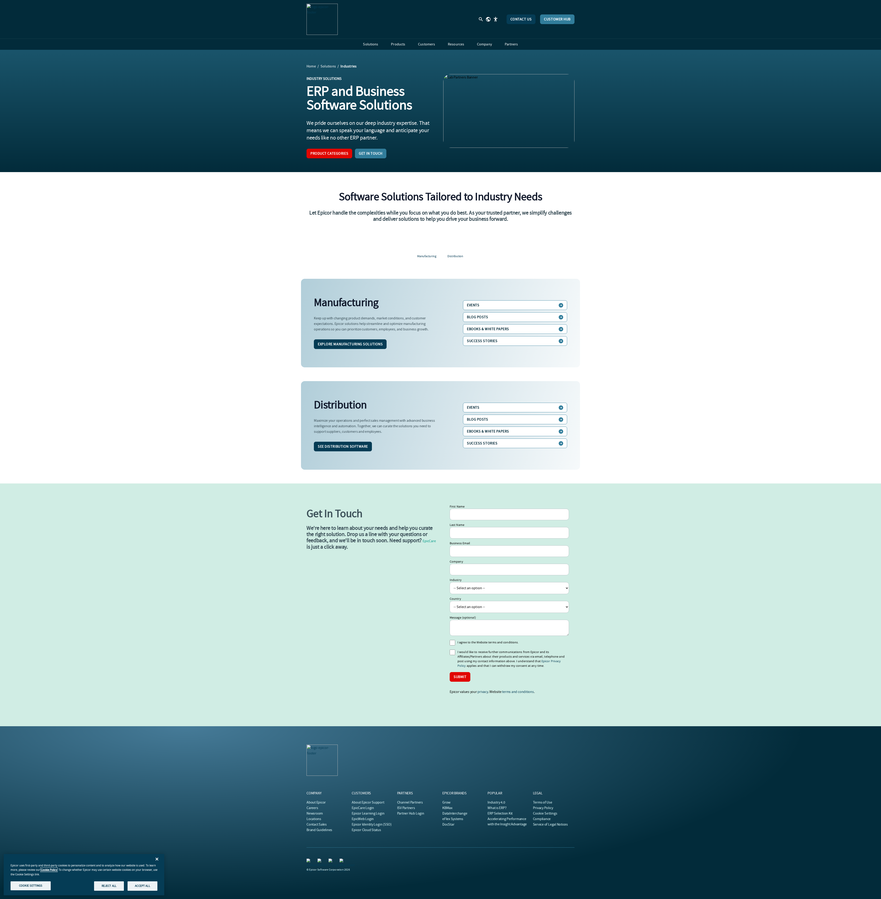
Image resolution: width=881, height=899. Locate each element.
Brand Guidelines (319, 830)
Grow (446, 802)
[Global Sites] (488, 19)
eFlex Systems (452, 819)
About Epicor (316, 802)
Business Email (460, 543)
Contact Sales (317, 824)
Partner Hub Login (410, 813)
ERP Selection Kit (500, 813)
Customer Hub (557, 19)
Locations (314, 819)
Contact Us (521, 19)
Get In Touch (370, 153)
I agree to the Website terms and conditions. (488, 642)
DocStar (448, 824)
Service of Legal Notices (550, 824)
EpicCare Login (363, 808)
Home (311, 66)
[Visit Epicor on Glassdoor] (342, 861)
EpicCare (429, 541)
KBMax (447, 808)
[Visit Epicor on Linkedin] (309, 861)
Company (456, 561)
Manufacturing (426, 256)
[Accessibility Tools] (495, 19)
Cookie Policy (49, 870)
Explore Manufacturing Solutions (350, 344)
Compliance (542, 819)
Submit (460, 677)
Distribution (455, 256)
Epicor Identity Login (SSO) (372, 824)
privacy (482, 692)
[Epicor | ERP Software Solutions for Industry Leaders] (322, 19)
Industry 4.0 (496, 802)
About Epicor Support (368, 802)
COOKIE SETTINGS (30, 886)
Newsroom (315, 813)
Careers (312, 808)
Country (455, 599)
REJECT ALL (109, 886)
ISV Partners (406, 808)
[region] (84, 874)
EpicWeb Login (363, 819)
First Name (457, 506)
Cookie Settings (545, 813)
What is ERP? (497, 808)
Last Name (457, 525)
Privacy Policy (543, 808)
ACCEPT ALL (142, 886)
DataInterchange (454, 813)
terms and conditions (518, 692)
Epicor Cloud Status (366, 830)
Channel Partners (410, 802)
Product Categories (329, 153)
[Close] (157, 859)
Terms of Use (542, 802)
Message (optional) (463, 617)
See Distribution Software (343, 446)
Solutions (328, 66)
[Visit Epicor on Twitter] (320, 861)
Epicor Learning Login (368, 813)
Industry (456, 580)
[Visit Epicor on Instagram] (331, 861)
